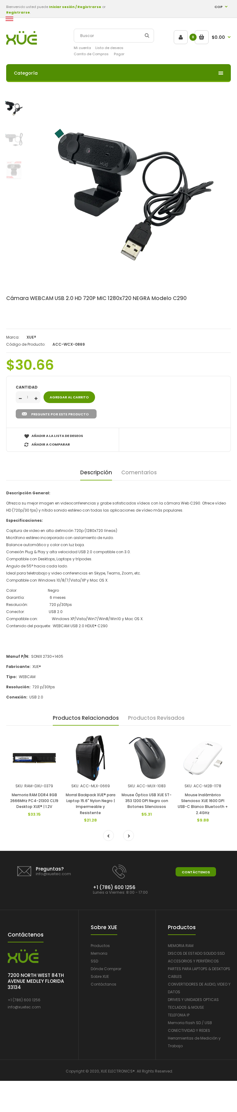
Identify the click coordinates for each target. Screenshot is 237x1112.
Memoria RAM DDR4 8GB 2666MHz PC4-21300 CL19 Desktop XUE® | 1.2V (34, 800)
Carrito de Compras (91, 53)
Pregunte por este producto (60, 414)
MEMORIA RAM (180, 945)
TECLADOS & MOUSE (186, 1007)
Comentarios (139, 472)
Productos (100, 945)
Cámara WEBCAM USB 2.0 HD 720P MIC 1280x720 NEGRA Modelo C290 (96, 298)
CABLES (175, 976)
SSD (94, 961)
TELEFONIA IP (178, 1015)
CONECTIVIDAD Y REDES (189, 1030)
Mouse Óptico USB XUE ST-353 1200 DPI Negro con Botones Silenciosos (147, 800)
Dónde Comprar (106, 968)
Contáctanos (103, 984)
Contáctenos (196, 872)
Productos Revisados (156, 718)
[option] (134, 194)
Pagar (119, 53)
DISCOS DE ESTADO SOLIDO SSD (196, 953)
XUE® (31, 337)
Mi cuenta (82, 47)
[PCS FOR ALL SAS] (21, 43)
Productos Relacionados (86, 718)
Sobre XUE (100, 976)
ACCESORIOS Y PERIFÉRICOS (193, 961)
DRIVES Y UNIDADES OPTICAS (193, 999)
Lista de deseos (109, 47)
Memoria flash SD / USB (190, 1022)
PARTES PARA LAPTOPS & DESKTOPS (199, 968)
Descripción (96, 472)
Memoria (99, 953)
